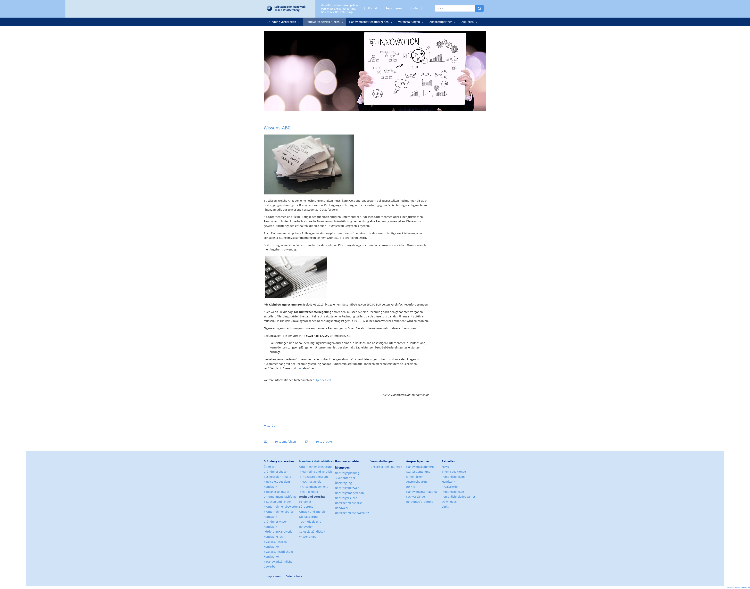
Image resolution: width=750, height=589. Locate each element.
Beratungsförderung (419, 501)
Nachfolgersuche (346, 498)
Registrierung (394, 8)
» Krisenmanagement (313, 486)
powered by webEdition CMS (738, 587)
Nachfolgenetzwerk (347, 488)
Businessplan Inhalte (277, 477)
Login (414, 8)
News (445, 467)
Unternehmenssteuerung (315, 467)
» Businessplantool (276, 492)
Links (445, 506)
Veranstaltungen (409, 22)
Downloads (449, 501)
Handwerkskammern (420, 467)
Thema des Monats (454, 471)
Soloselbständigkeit (312, 531)
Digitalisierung (308, 517)
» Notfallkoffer (308, 492)
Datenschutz (292, 576)
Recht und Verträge (312, 496)
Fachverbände (415, 496)
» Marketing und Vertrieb (315, 471)
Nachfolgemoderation (349, 493)
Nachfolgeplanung (347, 473)
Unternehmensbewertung (352, 513)
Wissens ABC (307, 536)
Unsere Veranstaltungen (386, 467)
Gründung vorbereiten (281, 22)
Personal (305, 501)
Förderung (306, 506)
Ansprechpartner (440, 22)
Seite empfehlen (285, 441)
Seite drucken (325, 441)
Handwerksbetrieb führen (323, 22)
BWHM (410, 486)
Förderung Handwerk (278, 531)
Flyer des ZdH (323, 380)
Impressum (268, 576)
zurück (271, 425)
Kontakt (373, 8)
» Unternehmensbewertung (282, 506)
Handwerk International (422, 492)
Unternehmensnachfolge (280, 496)
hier (299, 368)
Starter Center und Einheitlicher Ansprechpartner (418, 476)
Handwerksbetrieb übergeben (369, 22)
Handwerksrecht (274, 536)
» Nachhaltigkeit (310, 481)
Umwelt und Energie (312, 511)
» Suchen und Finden (278, 501)
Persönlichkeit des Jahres (459, 496)
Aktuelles (468, 22)
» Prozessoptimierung (314, 477)
